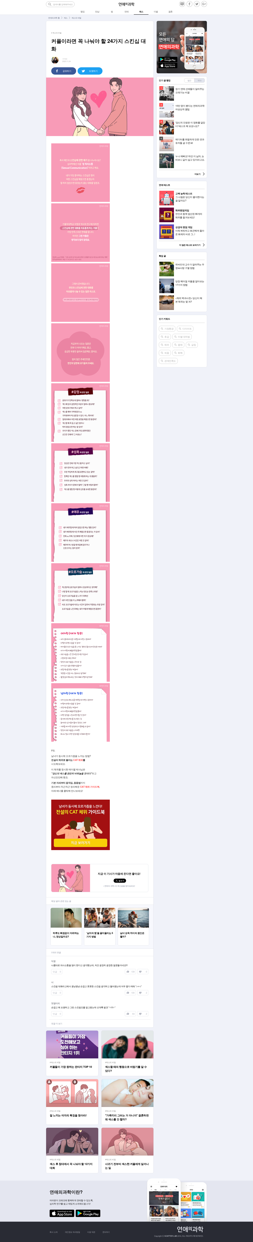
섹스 (65, 17)
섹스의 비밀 (76, 17)
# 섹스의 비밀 (56, 32)
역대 (199, 80)
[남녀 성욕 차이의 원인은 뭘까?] (133, 909)
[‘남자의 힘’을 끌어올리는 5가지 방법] (100, 909)
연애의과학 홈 (54, 17)
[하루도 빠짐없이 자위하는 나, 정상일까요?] (66, 909)
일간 (189, 80)
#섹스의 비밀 (55, 1062)
